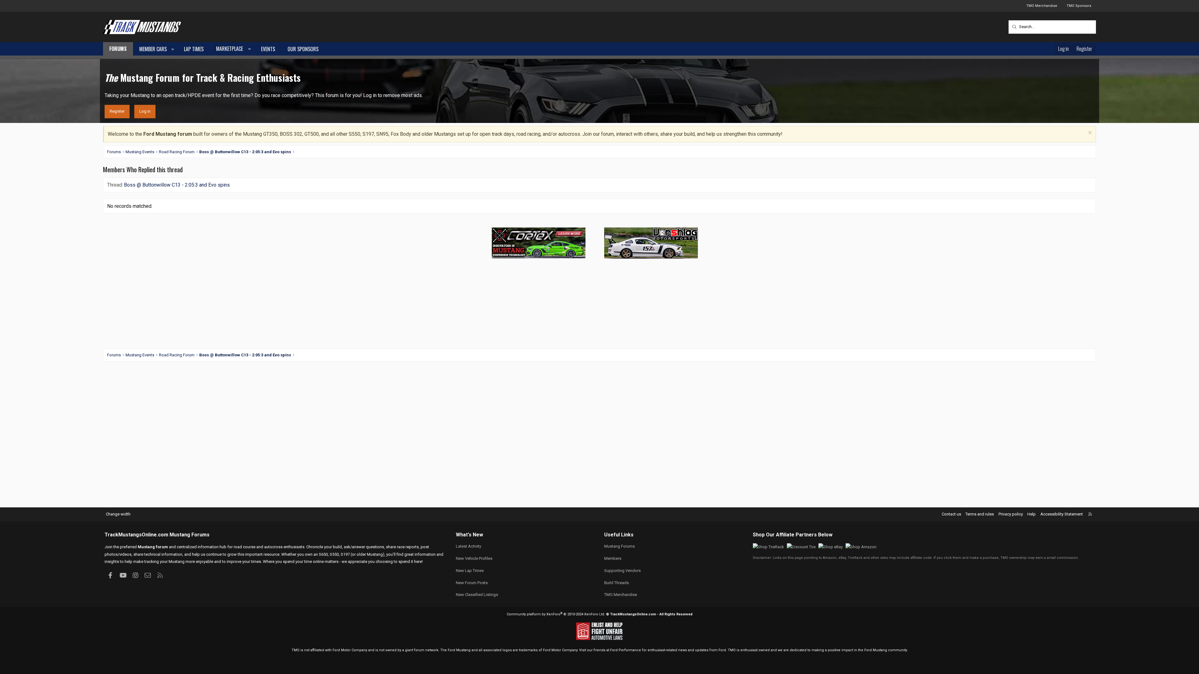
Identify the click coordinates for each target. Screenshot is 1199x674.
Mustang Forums (190, 535)
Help (1031, 514)
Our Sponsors (303, 49)
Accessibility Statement (1061, 514)
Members (612, 558)
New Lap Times (470, 570)
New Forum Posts (472, 582)
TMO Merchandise (1041, 6)
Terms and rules (979, 514)
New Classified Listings (477, 594)
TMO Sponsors (1079, 6)
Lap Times (194, 49)
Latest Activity (468, 546)
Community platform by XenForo (556, 614)
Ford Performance (625, 650)
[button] (173, 49)
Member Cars (153, 49)
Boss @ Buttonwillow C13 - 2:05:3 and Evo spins (177, 185)
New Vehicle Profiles (474, 558)
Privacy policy (1011, 514)
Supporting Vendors (622, 570)
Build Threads (616, 582)
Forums (118, 48)
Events (268, 49)
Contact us (951, 514)
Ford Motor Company (350, 650)
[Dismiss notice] (1089, 133)
